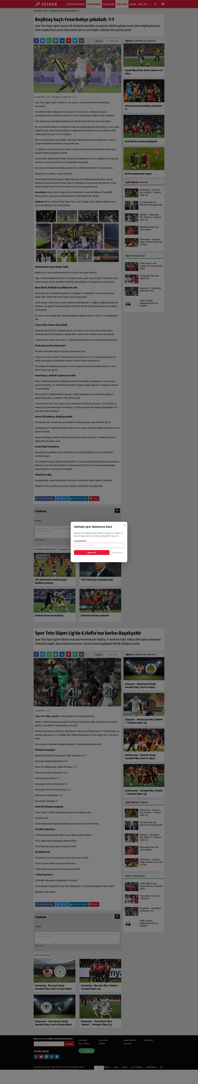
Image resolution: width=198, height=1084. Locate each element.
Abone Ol (91, 552)
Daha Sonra (117, 552)
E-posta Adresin (80, 541)
